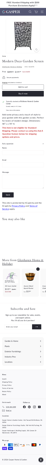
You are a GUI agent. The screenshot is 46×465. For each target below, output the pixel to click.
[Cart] (36, 12)
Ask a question (7, 144)
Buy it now (23, 94)
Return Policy (6, 391)
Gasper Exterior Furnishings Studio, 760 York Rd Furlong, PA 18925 (22, 426)
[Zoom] (36, 49)
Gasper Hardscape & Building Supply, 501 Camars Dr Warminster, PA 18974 (19, 432)
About (4, 394)
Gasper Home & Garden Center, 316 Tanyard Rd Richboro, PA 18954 (22, 421)
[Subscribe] (36, 326)
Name (4, 148)
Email (4, 160)
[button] (40, 459)
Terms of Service (7, 388)
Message (5, 172)
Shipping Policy (7, 382)
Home (4, 56)
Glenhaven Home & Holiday (12, 67)
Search (4, 379)
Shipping (4, 82)
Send (8, 195)
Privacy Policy (18, 206)
